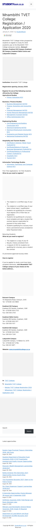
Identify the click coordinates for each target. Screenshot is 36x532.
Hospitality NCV (12, 156)
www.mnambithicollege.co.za (19, 349)
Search (5, 428)
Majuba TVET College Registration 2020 (18, 387)
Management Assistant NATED (17, 115)
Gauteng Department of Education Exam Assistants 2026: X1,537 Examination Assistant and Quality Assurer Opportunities (17, 459)
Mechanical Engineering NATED (17, 136)
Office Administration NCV (16, 117)
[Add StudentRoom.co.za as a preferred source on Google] (8, 35)
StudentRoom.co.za (20, 525)
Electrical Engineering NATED (16, 128)
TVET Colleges (10, 380)
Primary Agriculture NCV (15, 97)
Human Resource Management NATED (20, 112)
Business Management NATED (17, 104)
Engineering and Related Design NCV (19, 134)
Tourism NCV (11, 158)
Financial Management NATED (17, 110)
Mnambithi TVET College (13, 384)
